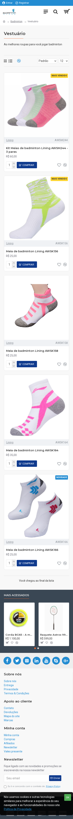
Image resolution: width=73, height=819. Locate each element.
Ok (67, 797)
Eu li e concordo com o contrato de (34, 786)
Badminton (16, 21)
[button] (35, 648)
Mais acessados (16, 595)
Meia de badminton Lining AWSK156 (32, 251)
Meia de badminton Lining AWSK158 (32, 351)
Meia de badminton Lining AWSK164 (32, 450)
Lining (9, 140)
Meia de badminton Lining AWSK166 (32, 550)
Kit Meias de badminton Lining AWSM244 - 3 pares (37, 149)
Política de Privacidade (18, 809)
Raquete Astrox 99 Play (54, 634)
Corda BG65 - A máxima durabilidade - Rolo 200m (19, 634)
